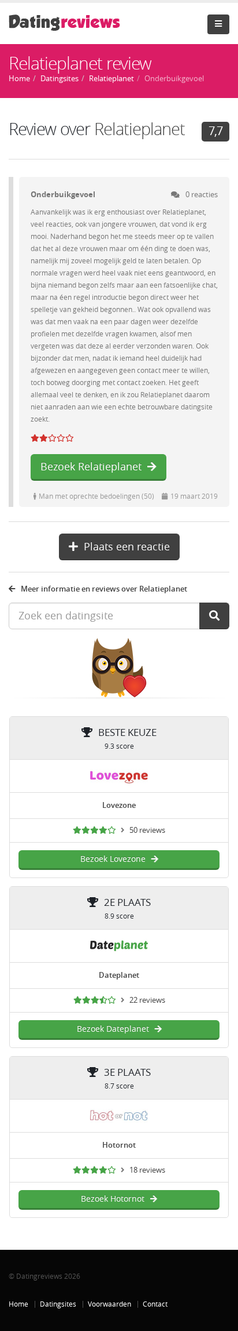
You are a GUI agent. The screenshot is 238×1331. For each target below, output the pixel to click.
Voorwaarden (109, 1304)
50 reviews (147, 830)
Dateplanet (119, 975)
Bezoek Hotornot (112, 1199)
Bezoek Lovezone (113, 859)
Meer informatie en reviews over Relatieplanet (104, 589)
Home (18, 1304)
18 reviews (147, 1170)
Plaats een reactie (127, 547)
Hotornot (119, 1145)
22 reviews (147, 1000)
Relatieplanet (139, 129)
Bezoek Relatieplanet (91, 466)
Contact (155, 1304)
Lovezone (119, 805)
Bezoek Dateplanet (113, 1029)
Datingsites (58, 1304)
